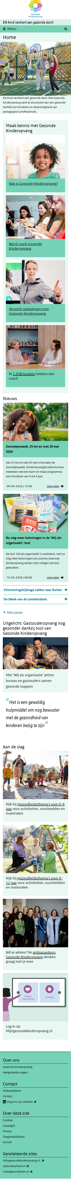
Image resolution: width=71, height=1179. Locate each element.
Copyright (9, 1125)
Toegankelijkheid (14, 1136)
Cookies (8, 1120)
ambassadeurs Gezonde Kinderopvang (31, 954)
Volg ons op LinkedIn (30, 1101)
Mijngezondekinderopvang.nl (32, 1160)
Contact (7, 1096)
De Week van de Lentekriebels (25, 599)
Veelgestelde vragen (15, 1072)
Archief (7, 1142)
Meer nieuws (15, 612)
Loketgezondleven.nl (26, 1171)
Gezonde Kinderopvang (17, 1067)
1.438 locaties (24, 374)
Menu (11, 29)
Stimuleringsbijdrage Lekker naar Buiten (33, 590)
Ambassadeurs (12, 1090)
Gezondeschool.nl (24, 1166)
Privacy (7, 1131)
